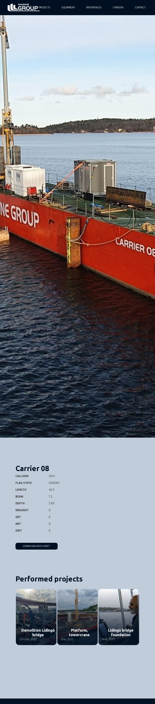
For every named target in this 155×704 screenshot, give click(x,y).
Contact (140, 7)
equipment (68, 7)
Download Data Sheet (36, 546)
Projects (44, 7)
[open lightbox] (77, 226)
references (94, 7)
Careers (118, 7)
